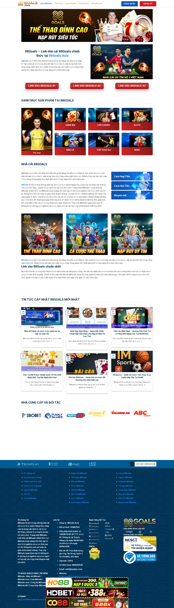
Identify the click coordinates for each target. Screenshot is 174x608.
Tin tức (27, 494)
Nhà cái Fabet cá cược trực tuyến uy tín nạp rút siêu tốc (42, 332)
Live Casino (70, 3)
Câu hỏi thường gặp (32, 486)
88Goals (25, 185)
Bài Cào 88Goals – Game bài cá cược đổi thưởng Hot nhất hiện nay (87, 378)
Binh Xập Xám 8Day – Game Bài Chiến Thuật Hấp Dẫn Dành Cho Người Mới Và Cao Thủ (87, 333)
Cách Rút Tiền (121, 186)
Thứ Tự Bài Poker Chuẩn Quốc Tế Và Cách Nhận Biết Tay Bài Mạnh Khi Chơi (42, 376)
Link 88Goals (46, 3)
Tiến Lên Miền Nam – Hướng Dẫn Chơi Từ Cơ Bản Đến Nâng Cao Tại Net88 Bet (132, 332)
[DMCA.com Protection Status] (94, 554)
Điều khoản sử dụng (32, 477)
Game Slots (84, 3)
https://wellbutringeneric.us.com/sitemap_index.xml (41, 599)
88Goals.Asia (58, 56)
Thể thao (59, 3)
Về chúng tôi (29, 473)
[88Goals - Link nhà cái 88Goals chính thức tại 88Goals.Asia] (28, 3)
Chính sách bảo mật (32, 481)
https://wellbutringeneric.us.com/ (74, 576)
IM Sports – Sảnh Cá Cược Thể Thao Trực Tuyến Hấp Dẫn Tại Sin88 (132, 376)
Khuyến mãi (96, 3)
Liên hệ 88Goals (31, 490)
